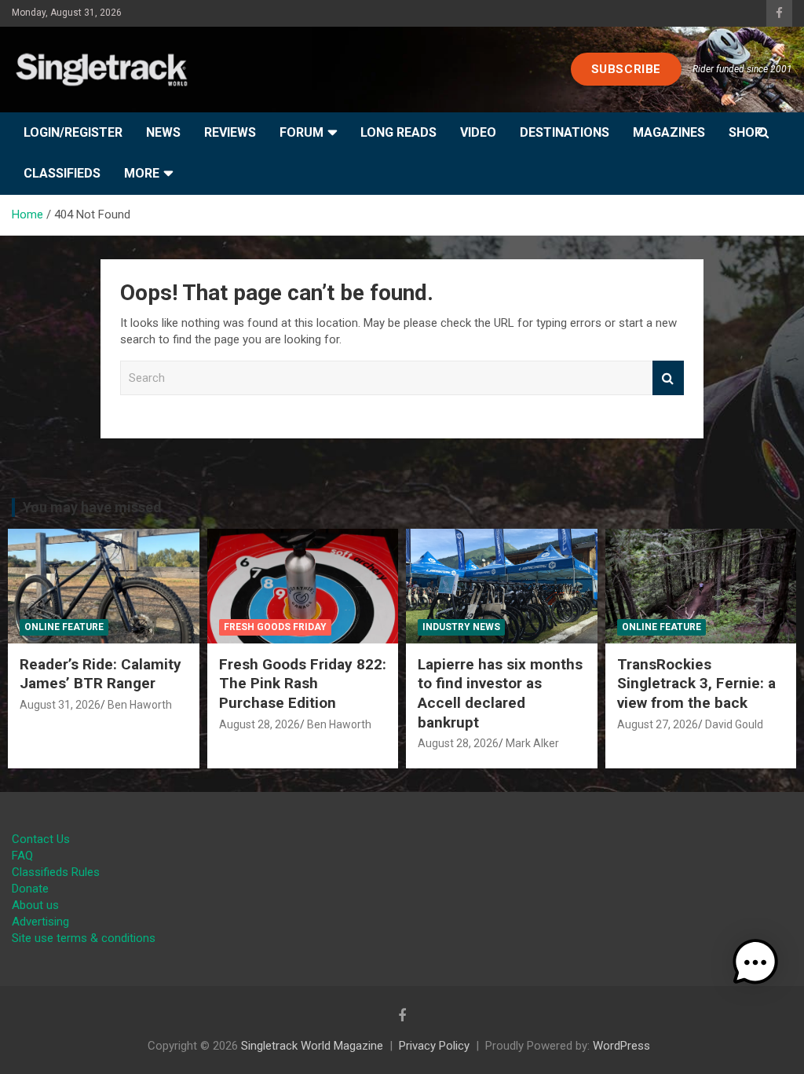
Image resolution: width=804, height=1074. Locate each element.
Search (668, 378)
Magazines (669, 132)
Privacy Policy (434, 1046)
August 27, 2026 (657, 724)
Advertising (40, 922)
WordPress (621, 1046)
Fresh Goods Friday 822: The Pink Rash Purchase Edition (302, 683)
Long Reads (398, 132)
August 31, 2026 (60, 704)
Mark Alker (532, 743)
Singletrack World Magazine (312, 1046)
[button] (755, 962)
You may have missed (92, 507)
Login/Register (73, 132)
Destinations (564, 132)
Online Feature (64, 626)
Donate (30, 889)
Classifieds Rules (56, 872)
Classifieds (62, 173)
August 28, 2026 (259, 724)
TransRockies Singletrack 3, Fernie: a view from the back (696, 683)
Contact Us (41, 839)
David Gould (734, 724)
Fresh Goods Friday (275, 626)
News (163, 132)
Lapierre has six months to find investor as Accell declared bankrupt (500, 693)
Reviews (230, 132)
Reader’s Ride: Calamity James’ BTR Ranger (100, 674)
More (141, 173)
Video (478, 132)
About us (35, 905)
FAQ (22, 856)
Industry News (461, 626)
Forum (301, 132)
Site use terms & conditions (83, 938)
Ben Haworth (140, 704)
